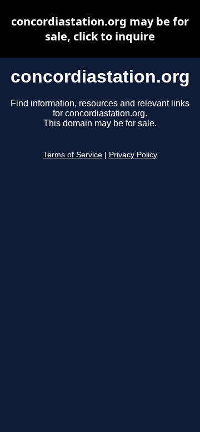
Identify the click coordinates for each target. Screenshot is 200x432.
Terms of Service (72, 155)
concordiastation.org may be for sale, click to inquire (100, 29)
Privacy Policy (133, 155)
